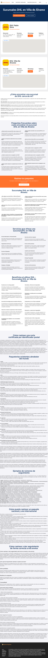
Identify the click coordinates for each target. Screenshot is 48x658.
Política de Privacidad (4, 653)
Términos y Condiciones (4, 651)
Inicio (13, 2)
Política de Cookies (4, 655)
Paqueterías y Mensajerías (21, 2)
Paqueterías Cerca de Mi (31, 2)
